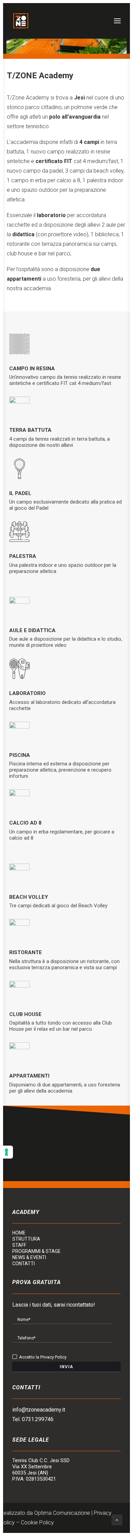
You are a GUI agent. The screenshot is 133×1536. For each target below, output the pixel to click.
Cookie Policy (37, 1522)
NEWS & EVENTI (29, 1257)
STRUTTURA (26, 1239)
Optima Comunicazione (62, 1513)
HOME (19, 1233)
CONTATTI (23, 1263)
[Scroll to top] (117, 1520)
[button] (117, 21)
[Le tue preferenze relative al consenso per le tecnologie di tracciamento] (6, 1152)
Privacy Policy (53, 1357)
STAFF (19, 1245)
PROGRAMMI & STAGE (36, 1251)
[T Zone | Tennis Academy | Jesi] (20, 20)
